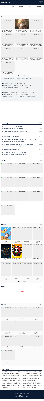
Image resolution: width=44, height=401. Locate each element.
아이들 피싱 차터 (6, 241)
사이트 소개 (16, 393)
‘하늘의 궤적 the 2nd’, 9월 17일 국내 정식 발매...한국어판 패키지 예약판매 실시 (36, 174)
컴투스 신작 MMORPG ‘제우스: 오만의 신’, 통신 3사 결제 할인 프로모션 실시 (22, 31)
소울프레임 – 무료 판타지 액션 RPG (29, 380)
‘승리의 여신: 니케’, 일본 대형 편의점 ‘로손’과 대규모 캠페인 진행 (15, 94)
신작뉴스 (3, 160)
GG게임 (4, 2)
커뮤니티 (39, 6)
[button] (18, 75)
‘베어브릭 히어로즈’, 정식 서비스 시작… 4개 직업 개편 (7, 174)
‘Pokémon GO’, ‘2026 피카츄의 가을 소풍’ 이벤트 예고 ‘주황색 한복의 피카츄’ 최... (7, 73)
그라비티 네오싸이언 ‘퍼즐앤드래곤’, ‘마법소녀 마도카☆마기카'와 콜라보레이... (36, 31)
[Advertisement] (22, 11)
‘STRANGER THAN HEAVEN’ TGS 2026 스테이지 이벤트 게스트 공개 (22, 45)
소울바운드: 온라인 (36, 346)
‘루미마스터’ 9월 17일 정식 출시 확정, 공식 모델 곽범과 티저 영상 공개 (22, 174)
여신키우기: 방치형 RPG (16, 277)
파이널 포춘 (38, 241)
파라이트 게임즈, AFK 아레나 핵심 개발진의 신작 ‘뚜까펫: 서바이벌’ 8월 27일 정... (8, 188)
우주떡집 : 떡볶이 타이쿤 (37, 258)
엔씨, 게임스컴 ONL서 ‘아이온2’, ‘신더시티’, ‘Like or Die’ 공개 (7, 216)
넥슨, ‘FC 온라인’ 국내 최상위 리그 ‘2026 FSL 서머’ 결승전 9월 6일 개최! (16, 78)
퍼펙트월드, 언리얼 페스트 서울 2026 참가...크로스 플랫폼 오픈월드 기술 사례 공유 (18, 96)
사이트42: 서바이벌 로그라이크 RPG (38, 278)
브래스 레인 (22, 332)
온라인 (29, 6)
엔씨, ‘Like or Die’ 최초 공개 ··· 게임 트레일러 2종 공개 (36, 202)
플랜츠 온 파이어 (27, 241)
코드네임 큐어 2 (8, 346)
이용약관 (21, 393)
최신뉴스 (3, 17)
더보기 (41, 16)
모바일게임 (4, 224)
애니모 (8, 318)
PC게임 (21, 6)
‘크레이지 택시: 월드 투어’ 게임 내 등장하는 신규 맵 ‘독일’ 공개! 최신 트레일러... (8, 45)
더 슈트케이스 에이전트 (8, 332)
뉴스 (4, 6)
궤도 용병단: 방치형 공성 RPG (6, 259)
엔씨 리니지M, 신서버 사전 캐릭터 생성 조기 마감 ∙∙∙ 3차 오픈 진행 (36, 45)
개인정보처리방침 (27, 393)
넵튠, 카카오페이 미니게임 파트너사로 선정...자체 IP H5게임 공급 (15, 83)
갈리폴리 (22, 318)
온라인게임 (4, 304)
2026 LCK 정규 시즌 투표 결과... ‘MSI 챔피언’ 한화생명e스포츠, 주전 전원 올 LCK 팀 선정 (19, 92)
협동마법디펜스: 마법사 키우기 (16, 259)
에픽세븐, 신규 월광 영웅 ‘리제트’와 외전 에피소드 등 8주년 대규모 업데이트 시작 (7, 31)
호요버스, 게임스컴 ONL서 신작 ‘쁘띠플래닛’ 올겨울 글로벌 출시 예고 (22, 202)
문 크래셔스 (36, 332)
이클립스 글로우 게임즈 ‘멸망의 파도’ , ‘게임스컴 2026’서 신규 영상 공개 (7, 202)
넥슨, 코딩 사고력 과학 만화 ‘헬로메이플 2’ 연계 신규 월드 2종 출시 (15, 87)
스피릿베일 (22, 346)
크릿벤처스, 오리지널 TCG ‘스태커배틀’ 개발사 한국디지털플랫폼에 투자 (16, 85)
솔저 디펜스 (27, 277)
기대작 (9, 2)
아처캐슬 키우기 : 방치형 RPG (6, 278)
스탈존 (36, 318)
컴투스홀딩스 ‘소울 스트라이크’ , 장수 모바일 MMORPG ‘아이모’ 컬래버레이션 (7, 59)
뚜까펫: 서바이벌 (17, 241)
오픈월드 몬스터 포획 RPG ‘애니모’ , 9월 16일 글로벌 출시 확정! (36, 188)
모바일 (12, 6)
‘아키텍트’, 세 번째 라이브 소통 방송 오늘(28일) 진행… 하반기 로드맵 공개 (36, 59)
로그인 (41, 2)
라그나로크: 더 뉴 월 (8, 360)
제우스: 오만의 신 (27, 258)
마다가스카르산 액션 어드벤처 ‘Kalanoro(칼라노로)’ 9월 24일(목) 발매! (22, 188)
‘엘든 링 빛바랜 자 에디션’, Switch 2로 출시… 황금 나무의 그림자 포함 (22, 59)
